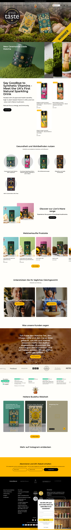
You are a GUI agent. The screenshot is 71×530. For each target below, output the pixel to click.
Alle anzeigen (35, 266)
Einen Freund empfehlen (8, 490)
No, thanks (46, 527)
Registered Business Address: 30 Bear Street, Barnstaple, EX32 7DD (23, 507)
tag (50, 406)
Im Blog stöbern (35, 436)
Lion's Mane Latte (40, 258)
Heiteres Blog (6, 493)
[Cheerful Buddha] (35, 5)
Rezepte (5, 495)
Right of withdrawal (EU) (23, 495)
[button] (35, 529)
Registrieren (51, 469)
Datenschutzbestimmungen (24, 497)
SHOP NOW (7, 109)
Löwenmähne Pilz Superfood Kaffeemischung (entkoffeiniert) (26, 259)
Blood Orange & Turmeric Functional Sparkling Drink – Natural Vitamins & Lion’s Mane (60, 104)
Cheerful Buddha (33, 522)
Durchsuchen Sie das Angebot (35, 355)
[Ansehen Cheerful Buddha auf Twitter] (35, 520)
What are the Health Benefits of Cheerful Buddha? (22, 512)
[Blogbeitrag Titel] (57, 416)
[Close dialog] (70, 501)
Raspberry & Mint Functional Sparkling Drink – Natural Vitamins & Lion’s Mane (44, 104)
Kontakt (20, 493)
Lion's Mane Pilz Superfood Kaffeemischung (9, 259)
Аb (38, 107)
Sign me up (46, 520)
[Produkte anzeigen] (64, 429)
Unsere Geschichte (7, 491)
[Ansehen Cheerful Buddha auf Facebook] (33, 520)
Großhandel (6, 497)
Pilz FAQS (20, 490)
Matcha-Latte (55, 258)
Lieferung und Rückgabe (23, 491)
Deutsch (34, 517)
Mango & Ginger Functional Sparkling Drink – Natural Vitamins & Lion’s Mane (44, 131)
